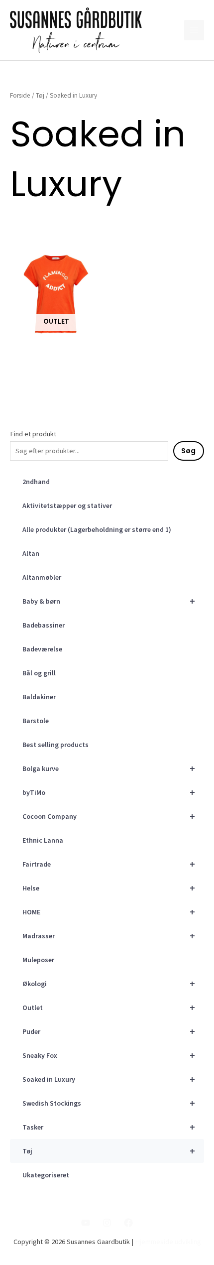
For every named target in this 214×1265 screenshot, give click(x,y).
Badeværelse (42, 648)
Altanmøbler (41, 577)
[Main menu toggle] (194, 30)
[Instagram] (107, 1222)
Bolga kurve (108, 768)
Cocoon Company (108, 816)
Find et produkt (33, 433)
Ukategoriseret (45, 1174)
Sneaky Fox (108, 1055)
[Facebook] (128, 1222)
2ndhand (36, 481)
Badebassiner (43, 625)
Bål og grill (39, 672)
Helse (108, 888)
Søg (188, 451)
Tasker (108, 1127)
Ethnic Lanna (42, 840)
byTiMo (108, 792)
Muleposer (38, 959)
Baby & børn (108, 601)
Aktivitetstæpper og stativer (67, 505)
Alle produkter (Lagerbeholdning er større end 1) (96, 529)
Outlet (108, 1007)
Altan (30, 553)
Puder (108, 1031)
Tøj (108, 1150)
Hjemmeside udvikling (168, 1241)
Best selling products (55, 744)
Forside (20, 95)
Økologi (108, 983)
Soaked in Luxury (108, 1079)
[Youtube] (85, 1222)
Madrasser (108, 935)
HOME (108, 911)
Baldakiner (39, 696)
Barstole (35, 720)
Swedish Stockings (108, 1103)
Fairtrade (108, 864)
